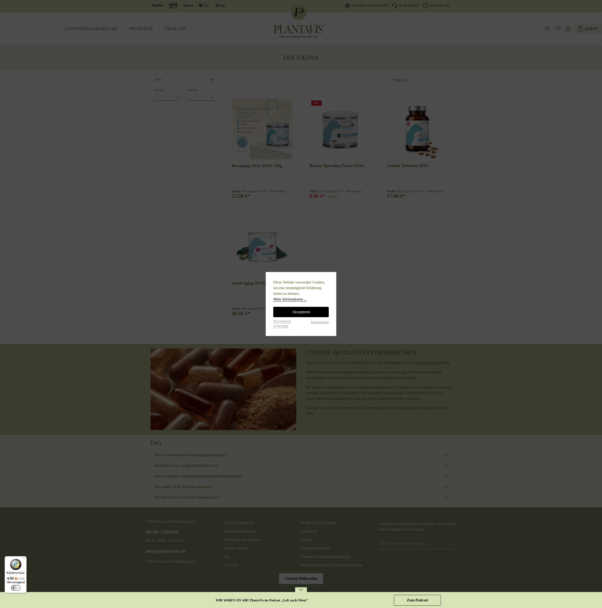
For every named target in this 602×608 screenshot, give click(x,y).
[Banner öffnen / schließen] (301, 592)
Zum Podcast (417, 600)
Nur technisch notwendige (282, 323)
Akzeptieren (301, 312)
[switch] (15, 588)
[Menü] (24, 559)
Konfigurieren (320, 322)
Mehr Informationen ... (290, 299)
